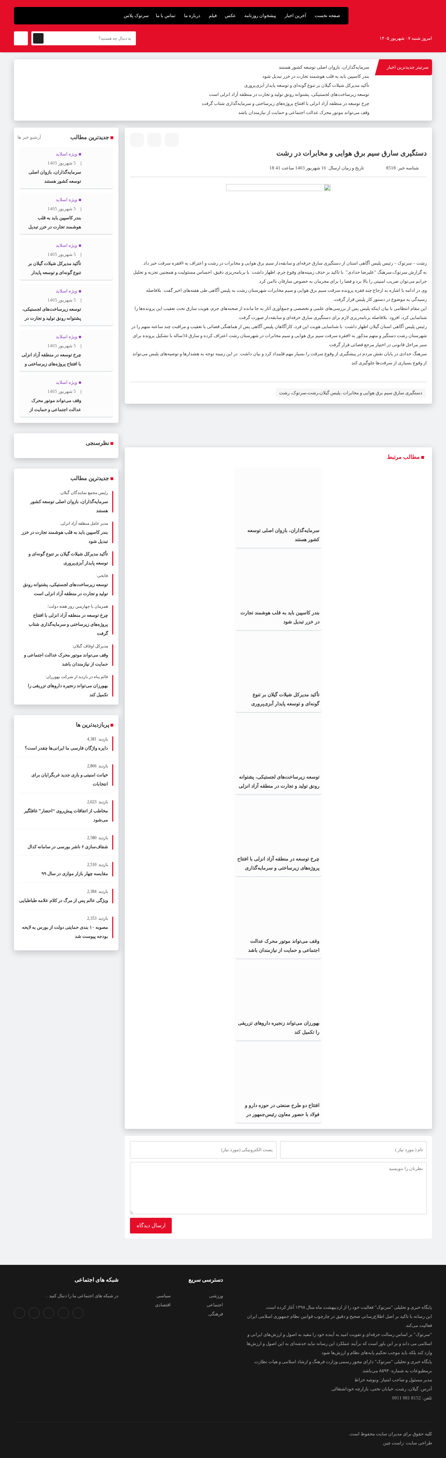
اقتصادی (163, 1304)
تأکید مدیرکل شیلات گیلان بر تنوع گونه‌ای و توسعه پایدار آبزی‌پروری (306, 85)
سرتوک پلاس (136, 15)
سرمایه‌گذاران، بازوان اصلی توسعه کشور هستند (324, 67)
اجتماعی (215, 1304)
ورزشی (216, 1295)
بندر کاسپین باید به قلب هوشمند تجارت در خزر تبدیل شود (315, 76)
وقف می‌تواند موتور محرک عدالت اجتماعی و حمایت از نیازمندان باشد (303, 112)
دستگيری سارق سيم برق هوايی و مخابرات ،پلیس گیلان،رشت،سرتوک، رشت (350, 392)
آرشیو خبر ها (29, 137)
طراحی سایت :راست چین (407, 1442)
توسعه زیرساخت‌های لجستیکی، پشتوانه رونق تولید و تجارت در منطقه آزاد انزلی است (289, 94)
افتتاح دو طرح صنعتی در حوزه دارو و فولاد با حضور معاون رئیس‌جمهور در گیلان (282, 1114)
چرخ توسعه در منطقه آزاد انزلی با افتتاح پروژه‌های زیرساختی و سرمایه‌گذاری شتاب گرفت (285, 103)
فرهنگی (215, 1313)
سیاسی (163, 1295)
